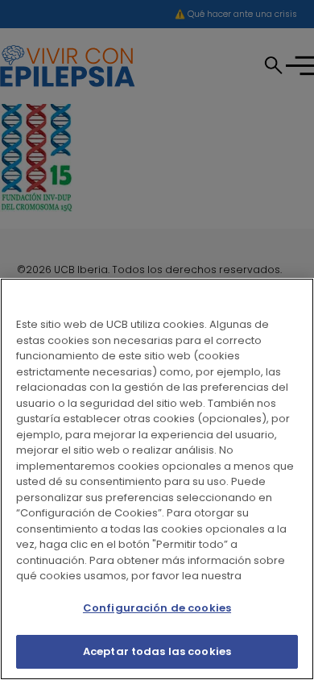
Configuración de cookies (157, 608)
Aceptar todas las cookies (157, 651)
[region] (157, 479)
